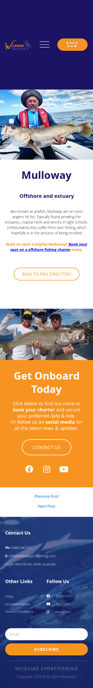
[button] (44, 45)
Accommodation (17, 604)
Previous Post (47, 496)
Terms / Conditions (19, 611)
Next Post (46, 506)
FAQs (9, 596)
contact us (46, 447)
